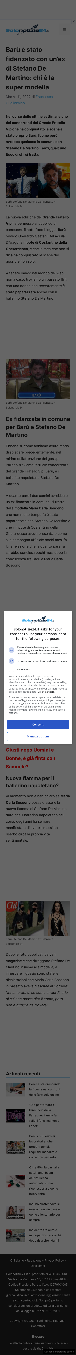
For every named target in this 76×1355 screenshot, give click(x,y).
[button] (38, 669)
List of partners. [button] (46, 691)
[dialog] (38, 677)
